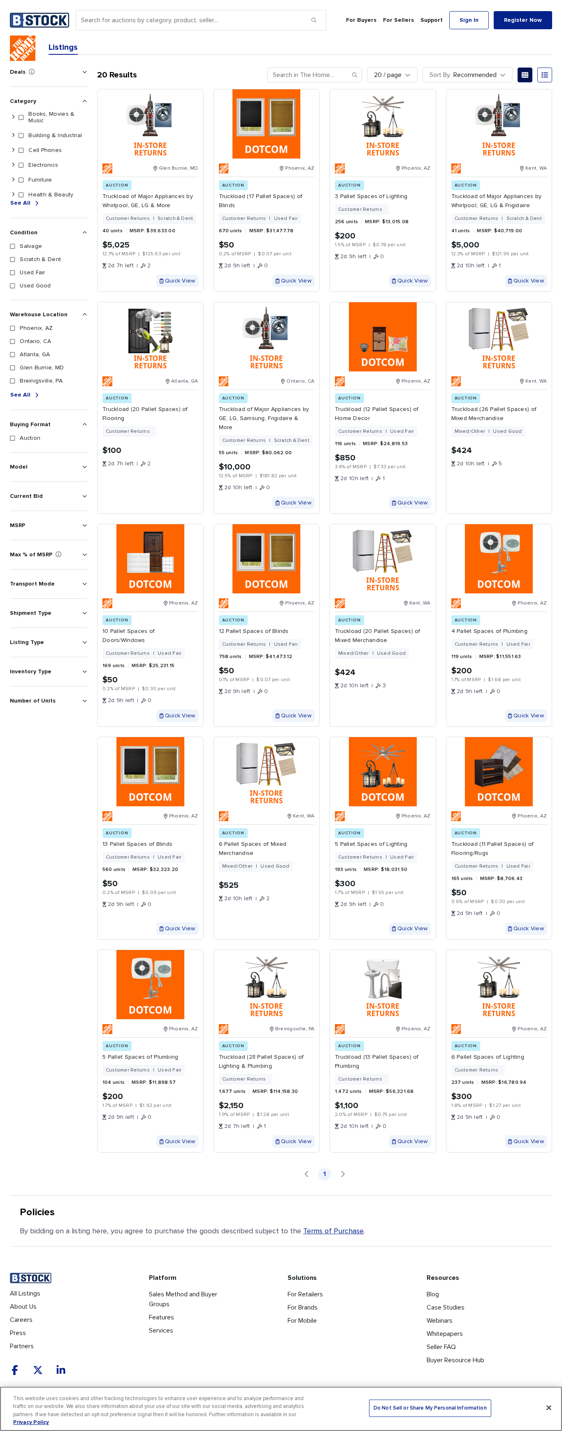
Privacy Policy (31, 1422)
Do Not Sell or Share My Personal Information (430, 1408)
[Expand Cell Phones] (13, 150)
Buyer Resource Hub (455, 1360)
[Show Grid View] (525, 75)
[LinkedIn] (61, 1370)
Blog (433, 1294)
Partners (22, 1346)
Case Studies (445, 1307)
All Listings (25, 1293)
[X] (38, 1370)
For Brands (303, 1307)
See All (20, 202)
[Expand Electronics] (13, 165)
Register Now (523, 19)
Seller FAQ (441, 1347)
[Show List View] (544, 75)
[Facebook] (15, 1370)
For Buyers (361, 19)
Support (431, 19)
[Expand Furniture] (13, 180)
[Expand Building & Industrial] (13, 135)
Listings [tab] (63, 47)
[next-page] (342, 1174)
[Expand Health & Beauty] (13, 194)
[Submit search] (314, 20)
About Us (23, 1307)
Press (18, 1333)
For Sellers (398, 19)
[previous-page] (306, 1174)
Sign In (469, 19)
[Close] (549, 1407)
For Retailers (305, 1294)
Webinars (440, 1321)
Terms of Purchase (333, 1230)
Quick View (180, 280)
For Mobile (302, 1321)
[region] (281, 1409)
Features (161, 1317)
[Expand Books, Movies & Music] (13, 117)
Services (161, 1330)
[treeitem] (47, 117)
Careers (21, 1320)
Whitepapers (445, 1334)
